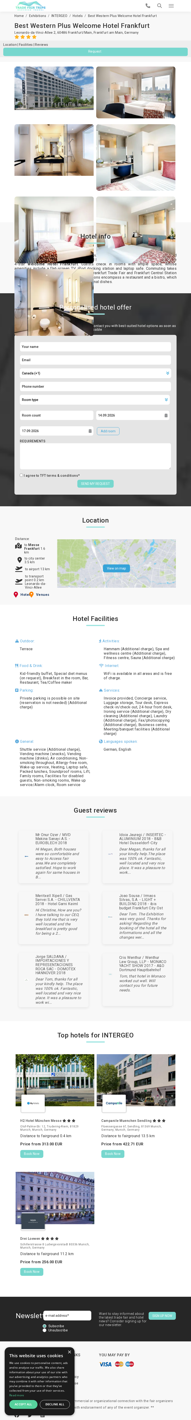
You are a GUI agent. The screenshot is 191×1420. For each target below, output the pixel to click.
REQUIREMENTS (32, 441)
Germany (131, 32)
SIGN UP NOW (162, 1316)
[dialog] (40, 1381)
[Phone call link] (148, 6)
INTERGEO (59, 16)
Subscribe (56, 1326)
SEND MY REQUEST (95, 484)
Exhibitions (37, 16)
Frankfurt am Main (108, 32)
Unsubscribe (58, 1330)
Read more (16, 1395)
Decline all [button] (54, 1404)
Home (19, 16)
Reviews (41, 45)
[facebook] (17, 1415)
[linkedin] (43, 1415)
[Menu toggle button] (171, 6)
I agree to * (52, 475)
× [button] (69, 1352)
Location (10, 45)
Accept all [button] (23, 1404)
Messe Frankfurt (32, 546)
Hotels (78, 16)
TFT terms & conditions (59, 475)
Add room (108, 431)
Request (95, 51)
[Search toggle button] (159, 6)
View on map (116, 568)
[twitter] (30, 1415)
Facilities (26, 45)
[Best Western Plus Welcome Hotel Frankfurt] (54, 92)
